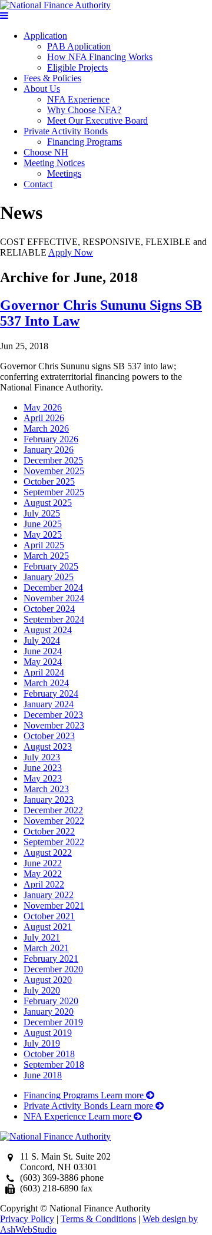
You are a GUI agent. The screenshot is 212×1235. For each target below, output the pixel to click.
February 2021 (51, 958)
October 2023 (49, 736)
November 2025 (54, 471)
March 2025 (46, 556)
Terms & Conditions (98, 1219)
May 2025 (43, 534)
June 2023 (43, 768)
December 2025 (53, 460)
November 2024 (54, 598)
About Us (42, 89)
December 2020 (53, 969)
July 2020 (42, 990)
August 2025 (48, 503)
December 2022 (53, 810)
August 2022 (48, 852)
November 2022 (54, 821)
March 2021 (46, 948)
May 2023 (43, 778)
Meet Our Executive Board (97, 120)
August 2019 (48, 1033)
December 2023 (53, 715)
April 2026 (44, 418)
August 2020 (48, 980)
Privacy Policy (27, 1219)
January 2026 (49, 450)
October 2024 (49, 609)
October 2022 (49, 831)
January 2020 (49, 1011)
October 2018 (49, 1054)
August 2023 (48, 746)
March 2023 (46, 789)
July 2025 (42, 513)
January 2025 (49, 577)
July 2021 (42, 937)
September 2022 (54, 842)
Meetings (64, 173)
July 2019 (42, 1043)
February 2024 (51, 693)
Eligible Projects (77, 67)
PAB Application (79, 46)
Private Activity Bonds (66, 131)
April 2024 (44, 672)
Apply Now (70, 252)
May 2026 (43, 407)
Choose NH (46, 152)
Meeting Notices (54, 163)
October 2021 (49, 916)
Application (45, 36)
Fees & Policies (52, 78)
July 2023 (42, 757)
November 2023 (54, 725)
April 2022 (44, 884)
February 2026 (51, 439)
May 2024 (43, 662)
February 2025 (51, 566)
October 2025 (49, 481)
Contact (38, 184)
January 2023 (49, 799)
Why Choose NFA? (84, 110)
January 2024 (49, 704)
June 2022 (43, 863)
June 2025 (43, 524)
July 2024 (42, 640)
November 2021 (54, 905)
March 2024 (46, 683)
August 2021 (48, 927)
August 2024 (48, 630)
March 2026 (46, 428)
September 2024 (54, 619)
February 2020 (51, 1001)
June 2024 (43, 651)
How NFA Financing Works (100, 57)
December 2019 (53, 1022)
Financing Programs (84, 142)
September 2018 (54, 1064)
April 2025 (44, 545)
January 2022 (49, 895)
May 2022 (43, 874)
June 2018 (43, 1075)
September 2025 (54, 492)
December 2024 (53, 587)
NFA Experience (78, 99)
